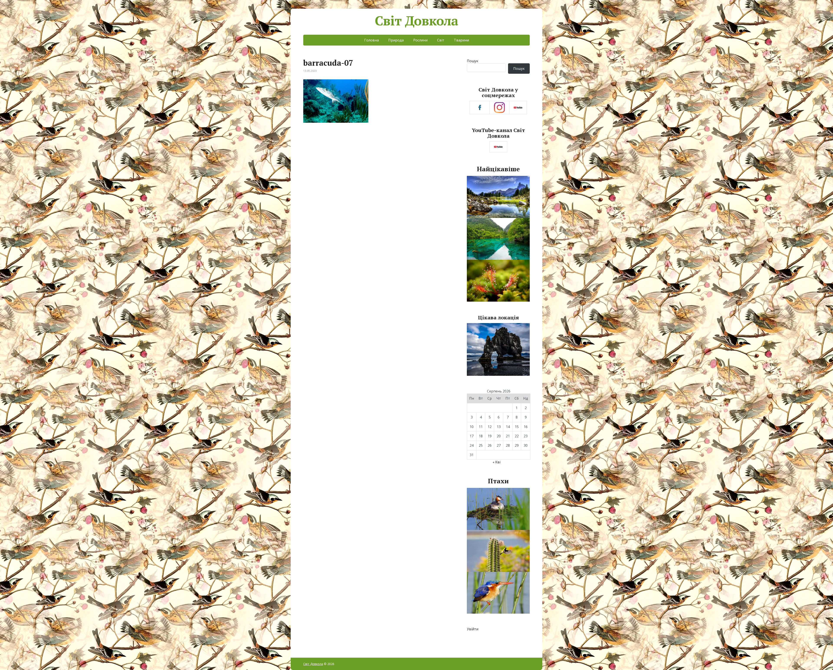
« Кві (496, 462)
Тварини (461, 40)
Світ (440, 40)
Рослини (420, 40)
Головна (371, 40)
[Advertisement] (379, 163)
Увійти (472, 629)
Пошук (472, 61)
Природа (396, 40)
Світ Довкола (416, 20)
